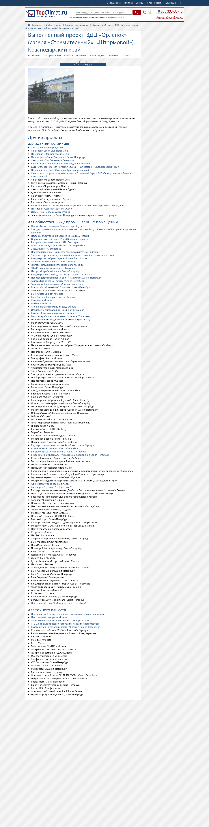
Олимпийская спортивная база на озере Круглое (57, 226)
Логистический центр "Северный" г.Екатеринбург (58, 245)
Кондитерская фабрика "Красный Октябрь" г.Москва (60, 258)
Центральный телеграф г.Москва (49, 617)
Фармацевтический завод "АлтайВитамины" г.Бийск (59, 238)
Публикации (170, 2)
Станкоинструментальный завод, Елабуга (53, 306)
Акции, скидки (96, 55)
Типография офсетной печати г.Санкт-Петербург (57, 280)
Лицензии (113, 55)
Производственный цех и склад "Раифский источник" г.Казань (65, 251)
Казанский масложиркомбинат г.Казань (52, 313)
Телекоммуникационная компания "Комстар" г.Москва (61, 620)
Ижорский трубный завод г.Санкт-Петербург (55, 271)
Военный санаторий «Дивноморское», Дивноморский (60, 163)
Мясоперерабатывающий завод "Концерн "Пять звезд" (61, 316)
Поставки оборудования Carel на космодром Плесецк (60, 235)
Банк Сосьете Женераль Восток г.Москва (53, 296)
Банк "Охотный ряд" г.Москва (47, 293)
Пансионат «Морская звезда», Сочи (50, 153)
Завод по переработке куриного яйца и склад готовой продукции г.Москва (72, 255)
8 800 (170, 11)
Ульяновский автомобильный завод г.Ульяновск (57, 284)
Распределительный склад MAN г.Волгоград (55, 242)
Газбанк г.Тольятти (41, 303)
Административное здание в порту (50, 483)
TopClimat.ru (46, 14)
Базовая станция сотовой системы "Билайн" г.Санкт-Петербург (65, 626)
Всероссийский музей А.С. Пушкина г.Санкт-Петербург (61, 287)
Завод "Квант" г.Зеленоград (46, 248)
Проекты (81, 55)
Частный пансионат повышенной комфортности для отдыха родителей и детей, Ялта (77, 205)
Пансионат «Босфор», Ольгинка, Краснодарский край (60, 169)
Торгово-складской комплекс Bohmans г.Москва (57, 264)
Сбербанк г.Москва (41, 532)
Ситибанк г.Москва (41, 300)
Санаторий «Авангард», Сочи (47, 147)
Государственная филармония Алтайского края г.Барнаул (62, 445)
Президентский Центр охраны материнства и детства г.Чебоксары (67, 613)
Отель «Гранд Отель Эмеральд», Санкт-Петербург (58, 157)
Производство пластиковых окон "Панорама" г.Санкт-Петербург (66, 277)
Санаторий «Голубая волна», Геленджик (53, 160)
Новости (158, 2)
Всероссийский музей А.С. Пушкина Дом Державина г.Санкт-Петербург (70, 454)
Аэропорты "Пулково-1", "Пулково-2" (51, 487)
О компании (33, 55)
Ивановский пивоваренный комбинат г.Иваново (57, 309)
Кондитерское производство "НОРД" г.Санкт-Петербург (61, 274)
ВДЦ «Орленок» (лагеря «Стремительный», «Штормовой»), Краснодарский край (75, 166)
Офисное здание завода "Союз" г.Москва (53, 261)
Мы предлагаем (52, 55)
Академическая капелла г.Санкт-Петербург (54, 448)
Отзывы (126, 55)
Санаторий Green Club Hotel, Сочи (50, 150)
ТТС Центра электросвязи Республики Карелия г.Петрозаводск (65, 623)
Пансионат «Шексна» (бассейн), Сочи (51, 208)
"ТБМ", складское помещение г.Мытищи (53, 267)
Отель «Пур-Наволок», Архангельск (50, 211)
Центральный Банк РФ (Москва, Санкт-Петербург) (58, 602)
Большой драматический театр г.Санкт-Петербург (58, 451)
